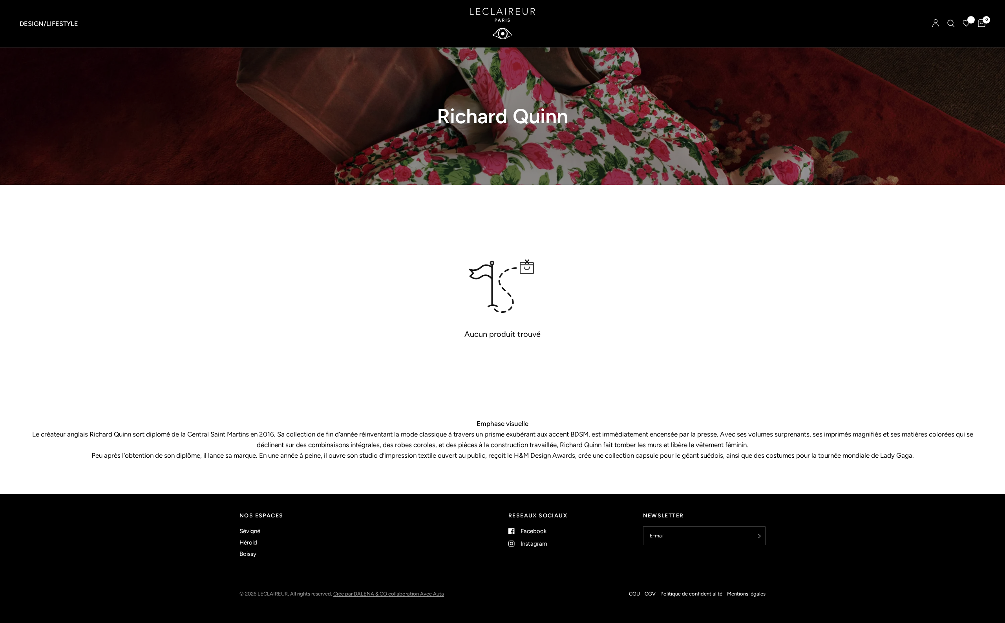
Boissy (247, 553)
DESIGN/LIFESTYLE (49, 23)
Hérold (248, 542)
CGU (634, 594)
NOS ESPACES (261, 516)
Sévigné (249, 531)
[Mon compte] (935, 23)
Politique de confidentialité (691, 594)
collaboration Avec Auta (416, 594)
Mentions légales (746, 594)
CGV (650, 594)
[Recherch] (951, 23)
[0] (979, 23)
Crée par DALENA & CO (360, 594)
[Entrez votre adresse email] (758, 535)
